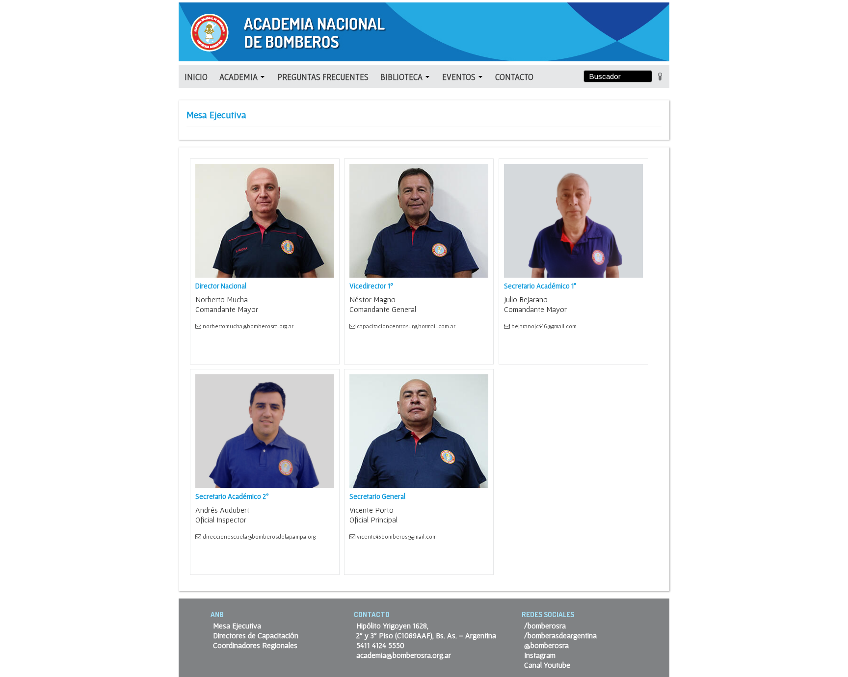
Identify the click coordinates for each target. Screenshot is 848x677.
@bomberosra (546, 645)
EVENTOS (459, 76)
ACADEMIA (239, 76)
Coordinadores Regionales (255, 645)
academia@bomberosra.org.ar (403, 655)
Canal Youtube (547, 664)
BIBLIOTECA (402, 76)
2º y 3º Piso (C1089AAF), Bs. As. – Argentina (426, 635)
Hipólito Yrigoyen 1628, (392, 625)
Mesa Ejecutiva (237, 625)
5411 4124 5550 (380, 645)
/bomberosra (545, 625)
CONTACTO (514, 76)
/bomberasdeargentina (560, 635)
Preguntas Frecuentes (323, 76)
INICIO (196, 76)
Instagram (540, 655)
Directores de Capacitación (255, 635)
